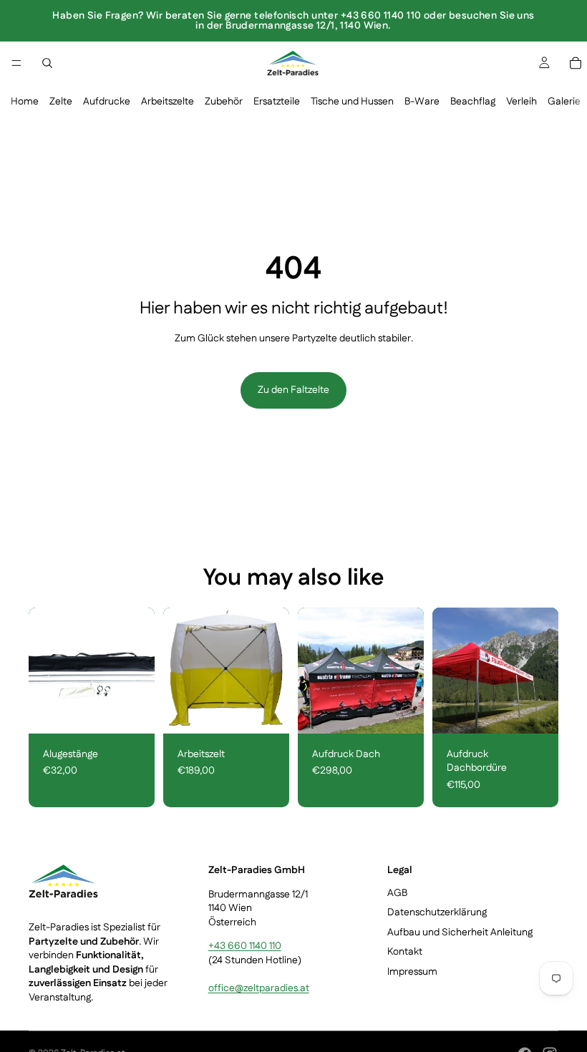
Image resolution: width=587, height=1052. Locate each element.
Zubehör (224, 101)
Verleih (521, 101)
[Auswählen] (132, 711)
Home (25, 101)
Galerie (564, 101)
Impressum (412, 972)
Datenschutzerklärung (437, 913)
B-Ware (422, 101)
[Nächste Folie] (273, 670)
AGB (397, 893)
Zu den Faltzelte (293, 390)
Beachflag (472, 101)
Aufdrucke (106, 101)
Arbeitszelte (167, 101)
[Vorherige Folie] (179, 670)
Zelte (60, 101)
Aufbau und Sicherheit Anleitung (460, 932)
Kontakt (404, 952)
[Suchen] (47, 63)
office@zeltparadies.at (258, 988)
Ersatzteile (276, 101)
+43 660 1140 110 (244, 947)
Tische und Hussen (352, 101)
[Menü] (16, 63)
